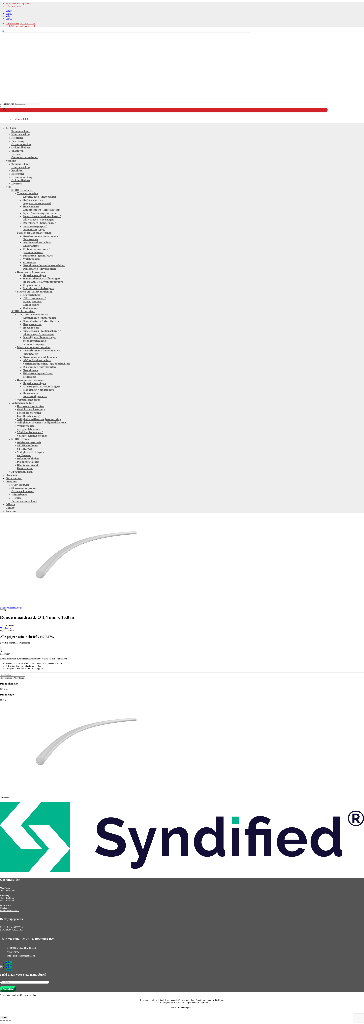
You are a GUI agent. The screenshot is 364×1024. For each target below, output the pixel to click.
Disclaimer (5, 908)
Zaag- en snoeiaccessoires (32, 314)
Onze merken (14, 478)
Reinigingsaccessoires (30, 379)
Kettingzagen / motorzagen (39, 196)
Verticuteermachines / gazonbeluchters (36, 250)
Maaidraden (5, 628)
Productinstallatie (28, 461)
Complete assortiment (24, 157)
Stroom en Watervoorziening (34, 291)
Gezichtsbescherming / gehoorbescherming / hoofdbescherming (31, 412)
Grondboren (30, 370)
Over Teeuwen (20, 484)
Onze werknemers (22, 491)
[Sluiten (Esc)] (10, 1020)
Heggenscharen (32, 324)
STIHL (10, 186)
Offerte (10, 504)
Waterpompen (31, 307)
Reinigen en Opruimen (31, 271)
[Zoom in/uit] (1, 1020)
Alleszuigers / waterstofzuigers (41, 386)
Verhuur (11, 160)
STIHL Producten (22, 190)
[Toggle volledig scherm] (4, 1020)
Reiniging (17, 137)
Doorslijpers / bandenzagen (39, 222)
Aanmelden (8, 989)
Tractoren (17, 150)
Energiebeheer (32, 294)
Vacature (11, 510)
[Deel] (7, 1020)
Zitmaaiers (29, 262)
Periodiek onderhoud (24, 501)
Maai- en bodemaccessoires (33, 347)
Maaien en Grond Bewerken (34, 232)
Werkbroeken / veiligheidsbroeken (28, 427)
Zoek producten (7, 104)
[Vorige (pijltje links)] (1, 1023)
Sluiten (4, 1017)
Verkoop (11, 127)
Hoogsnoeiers (31, 206)
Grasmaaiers (31, 245)
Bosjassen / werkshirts (30, 406)
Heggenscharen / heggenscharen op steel (37, 201)
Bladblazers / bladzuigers (38, 288)
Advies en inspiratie (29, 442)
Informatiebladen (28, 458)
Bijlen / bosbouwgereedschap (40, 213)
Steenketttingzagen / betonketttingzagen (35, 342)
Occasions (12, 474)
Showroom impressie (24, 488)
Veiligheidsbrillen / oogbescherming (39, 419)
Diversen (16, 154)
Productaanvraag (22, 471)
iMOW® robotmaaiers (37, 242)
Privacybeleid (6, 905)
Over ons (11, 481)
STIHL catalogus (27, 445)
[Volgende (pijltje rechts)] (4, 1023)
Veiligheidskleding (22, 402)
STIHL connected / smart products (34, 299)
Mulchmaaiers (32, 258)
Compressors (31, 304)
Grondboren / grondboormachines (44, 265)
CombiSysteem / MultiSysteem (41, 209)
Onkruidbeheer (20, 147)
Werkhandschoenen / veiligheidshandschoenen (32, 434)
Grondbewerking (21, 144)
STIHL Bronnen (21, 438)
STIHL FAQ (24, 448)
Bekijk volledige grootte (11, 608)
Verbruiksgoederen (28, 399)
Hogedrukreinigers (34, 275)
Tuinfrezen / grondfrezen (38, 255)
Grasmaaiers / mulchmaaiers (40, 357)
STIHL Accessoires (23, 311)
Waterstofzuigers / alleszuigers (41, 278)
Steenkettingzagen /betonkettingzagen (35, 227)
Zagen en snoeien (27, 193)
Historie (16, 497)
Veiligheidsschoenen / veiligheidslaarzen (41, 422)
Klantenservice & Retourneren (28, 466)
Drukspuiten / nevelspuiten (39, 268)
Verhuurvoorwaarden (9, 910)
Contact (10, 507)
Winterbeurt (19, 494)
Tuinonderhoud (20, 131)
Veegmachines (31, 285)
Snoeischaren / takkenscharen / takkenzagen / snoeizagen (42, 218)
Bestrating (17, 140)
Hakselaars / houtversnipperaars (43, 281)
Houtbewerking (20, 134)
